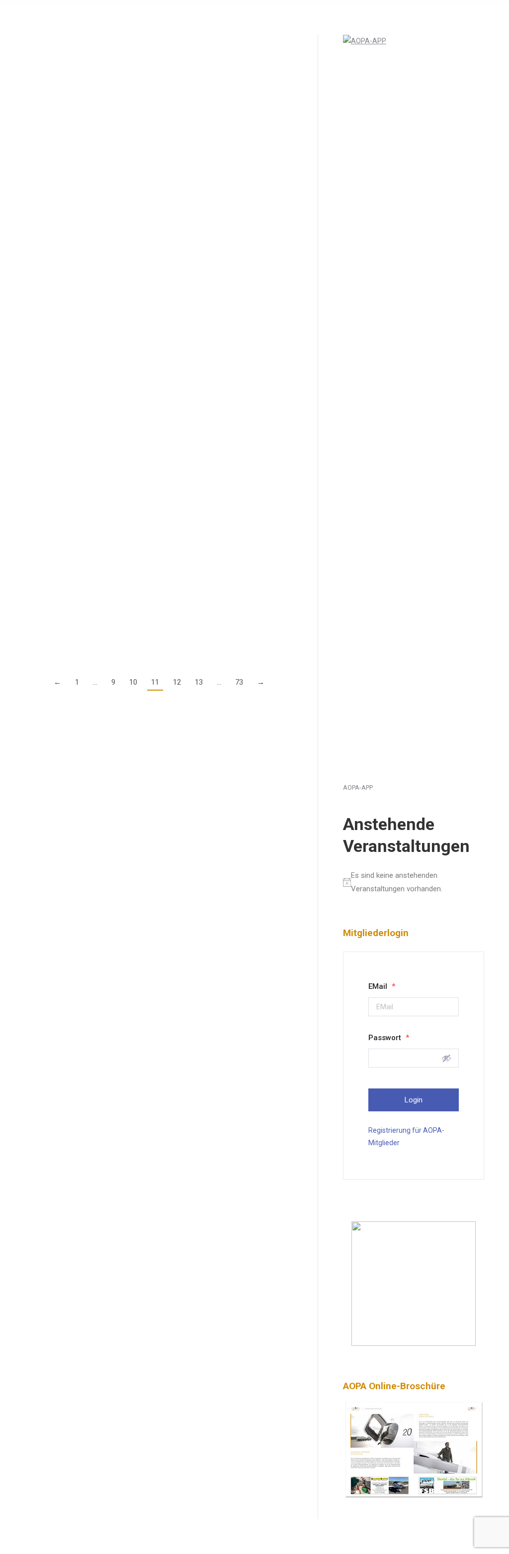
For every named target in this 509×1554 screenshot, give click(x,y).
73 (239, 682)
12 (177, 682)
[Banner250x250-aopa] (413, 1343)
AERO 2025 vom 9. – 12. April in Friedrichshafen (129, 350)
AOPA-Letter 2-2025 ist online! (91, 266)
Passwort (388, 1037)
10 (133, 682)
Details (36, 134)
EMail (381, 986)
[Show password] (446, 1058)
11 (155, 682)
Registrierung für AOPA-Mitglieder (406, 1136)
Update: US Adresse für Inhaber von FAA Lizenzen (133, 448)
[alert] (413, 882)
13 (199, 682)
